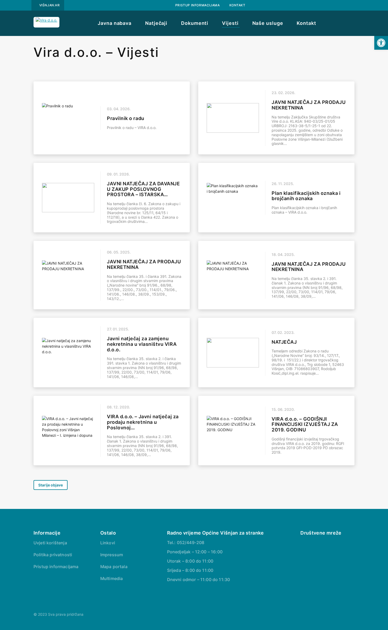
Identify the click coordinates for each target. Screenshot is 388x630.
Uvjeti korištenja (50, 542)
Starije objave (50, 485)
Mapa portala (113, 566)
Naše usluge (267, 23)
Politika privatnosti (53, 554)
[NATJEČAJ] (276, 352)
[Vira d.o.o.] (46, 22)
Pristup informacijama (197, 5)
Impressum (111, 554)
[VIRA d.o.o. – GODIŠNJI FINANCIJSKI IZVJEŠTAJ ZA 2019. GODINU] (276, 430)
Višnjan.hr (49, 5)
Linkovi (107, 542)
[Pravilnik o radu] (112, 117)
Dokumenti (194, 23)
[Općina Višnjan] (302, 543)
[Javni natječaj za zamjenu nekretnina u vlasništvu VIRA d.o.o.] (112, 352)
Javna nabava (114, 23)
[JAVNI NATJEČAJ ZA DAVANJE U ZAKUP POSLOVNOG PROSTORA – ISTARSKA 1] (112, 197)
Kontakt (237, 5)
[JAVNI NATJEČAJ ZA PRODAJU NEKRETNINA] (276, 117)
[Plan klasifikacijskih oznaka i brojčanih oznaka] (276, 197)
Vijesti (230, 23)
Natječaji (156, 23)
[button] (381, 43)
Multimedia (111, 578)
